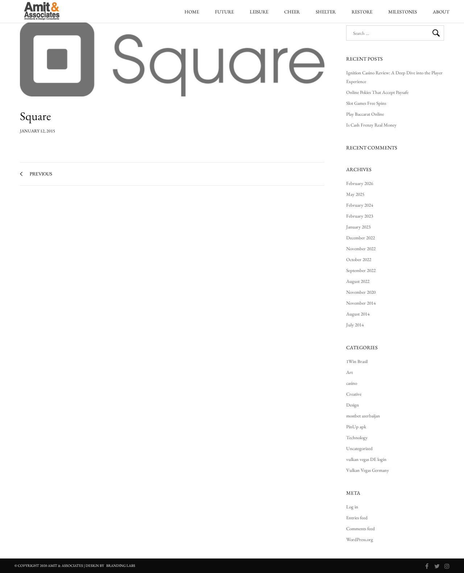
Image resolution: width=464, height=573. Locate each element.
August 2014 (357, 314)
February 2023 (359, 216)
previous (41, 174)
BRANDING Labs (120, 565)
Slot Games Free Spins (366, 103)
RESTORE (362, 12)
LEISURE (259, 12)
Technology (357, 437)
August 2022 (357, 281)
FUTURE (224, 12)
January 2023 (358, 227)
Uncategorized (359, 448)
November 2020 (361, 292)
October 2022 (358, 259)
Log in (352, 507)
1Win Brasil (357, 361)
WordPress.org (359, 539)
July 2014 (355, 325)
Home (192, 12)
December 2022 (360, 238)
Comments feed (360, 528)
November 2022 (361, 249)
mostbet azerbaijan (363, 416)
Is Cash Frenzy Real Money (371, 125)
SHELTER (326, 12)
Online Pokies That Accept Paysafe (377, 92)
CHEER (292, 12)
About (441, 12)
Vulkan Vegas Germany (367, 470)
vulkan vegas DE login (366, 459)
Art (349, 372)
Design (352, 405)
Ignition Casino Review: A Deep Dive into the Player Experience (394, 77)
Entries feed (357, 518)
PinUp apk (356, 427)
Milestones (402, 12)
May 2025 (355, 194)
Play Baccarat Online (365, 114)
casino (351, 383)
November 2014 (361, 303)
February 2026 (359, 183)
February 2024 (359, 205)
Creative (353, 394)
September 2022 (361, 270)
